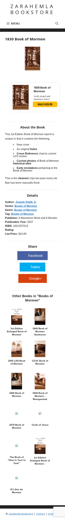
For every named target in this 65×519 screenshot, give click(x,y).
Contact (40, 513)
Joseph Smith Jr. (25, 202)
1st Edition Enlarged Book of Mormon (17, 331)
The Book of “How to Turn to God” (17, 460)
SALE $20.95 (45, 104)
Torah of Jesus (40, 424)
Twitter (35, 267)
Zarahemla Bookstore (32, 9)
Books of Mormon (25, 206)
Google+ (35, 278)
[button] (57, 23)
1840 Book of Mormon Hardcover (40, 331)
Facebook (35, 255)
